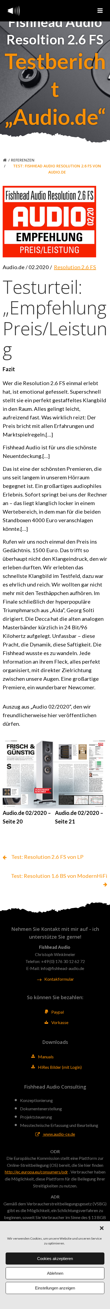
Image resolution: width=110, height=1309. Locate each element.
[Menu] (100, 10)
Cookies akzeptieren (55, 1258)
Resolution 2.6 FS (75, 267)
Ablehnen (55, 1273)
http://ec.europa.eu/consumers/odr (36, 1171)
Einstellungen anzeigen (55, 1288)
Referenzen (22, 160)
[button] (101, 1228)
